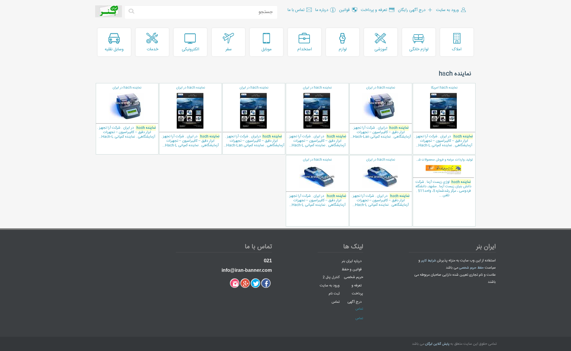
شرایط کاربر (428, 260)
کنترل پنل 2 (331, 277)
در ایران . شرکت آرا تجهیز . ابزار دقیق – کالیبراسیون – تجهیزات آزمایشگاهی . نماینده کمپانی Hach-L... (443, 116)
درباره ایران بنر (352, 261)
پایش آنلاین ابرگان (437, 344)
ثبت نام (334, 294)
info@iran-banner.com (247, 270)
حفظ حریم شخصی (471, 268)
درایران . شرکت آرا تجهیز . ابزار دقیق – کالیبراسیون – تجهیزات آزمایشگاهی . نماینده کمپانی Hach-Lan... (380, 112)
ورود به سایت (330, 285)
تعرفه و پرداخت (357, 290)
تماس (336, 302)
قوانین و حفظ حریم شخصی (352, 273)
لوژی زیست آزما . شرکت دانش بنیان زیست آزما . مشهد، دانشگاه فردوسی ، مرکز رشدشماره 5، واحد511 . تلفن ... (443, 177)
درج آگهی (354, 302)
